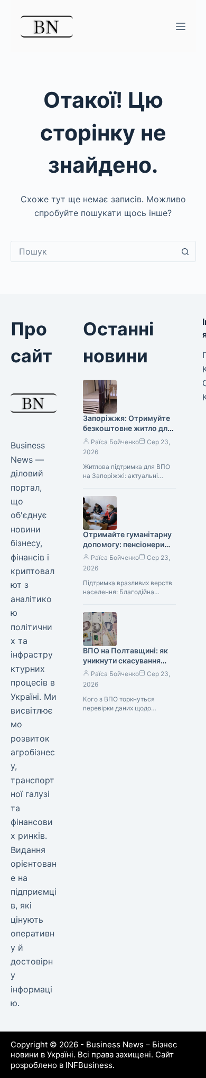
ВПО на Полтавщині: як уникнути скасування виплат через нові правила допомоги (125, 665)
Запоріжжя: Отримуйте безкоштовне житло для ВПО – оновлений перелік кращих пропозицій (129, 433)
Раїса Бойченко (115, 442)
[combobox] (93, 251)
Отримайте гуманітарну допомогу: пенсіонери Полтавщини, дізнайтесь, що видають (127, 549)
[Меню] (180, 26)
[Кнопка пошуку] (185, 251)
